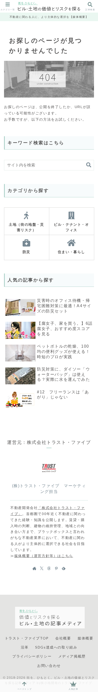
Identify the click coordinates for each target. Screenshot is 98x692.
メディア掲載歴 (72, 656)
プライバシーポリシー (32, 656)
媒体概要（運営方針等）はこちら (43, 556)
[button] (88, 165)
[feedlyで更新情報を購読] (63, 568)
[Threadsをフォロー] (49, 568)
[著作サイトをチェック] (34, 568)
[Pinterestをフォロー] (56, 568)
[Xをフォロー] (41, 568)
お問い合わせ (49, 665)
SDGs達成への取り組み (56, 647)
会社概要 (63, 638)
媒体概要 (85, 638)
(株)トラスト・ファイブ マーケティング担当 (49, 488)
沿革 (25, 647)
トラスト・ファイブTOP (27, 638)
